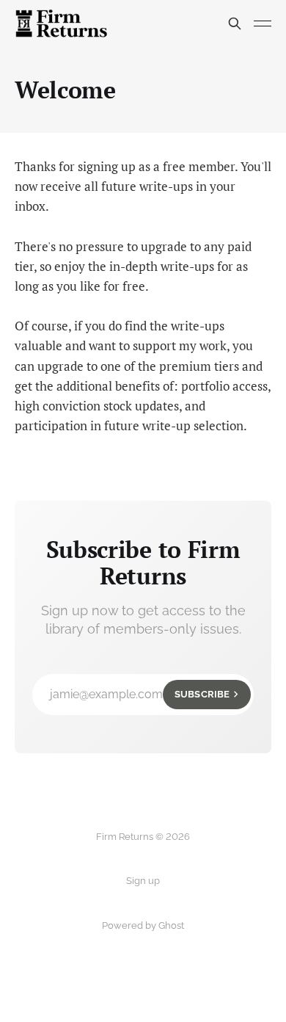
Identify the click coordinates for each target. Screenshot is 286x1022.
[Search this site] (235, 23)
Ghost (171, 925)
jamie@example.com (140, 694)
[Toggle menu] (263, 23)
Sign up (143, 880)
